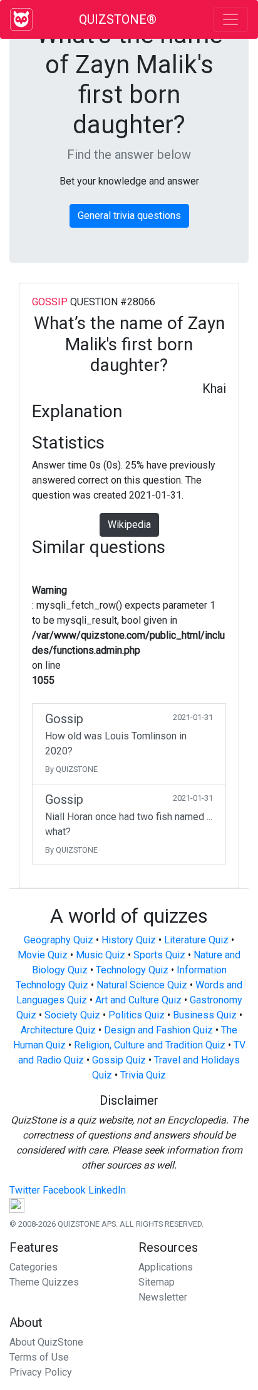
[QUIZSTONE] (21, 19)
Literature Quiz (196, 940)
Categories (33, 1267)
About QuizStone (46, 1342)
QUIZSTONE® (118, 19)
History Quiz (128, 940)
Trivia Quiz (143, 1075)
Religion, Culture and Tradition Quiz (149, 1045)
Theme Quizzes (44, 1282)
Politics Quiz (136, 1015)
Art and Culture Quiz (138, 1000)
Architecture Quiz (58, 1030)
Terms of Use (39, 1357)
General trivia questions (129, 215)
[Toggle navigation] (230, 19)
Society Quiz (72, 1015)
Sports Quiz (159, 955)
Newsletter (162, 1297)
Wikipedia (129, 524)
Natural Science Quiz (141, 985)
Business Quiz (205, 1015)
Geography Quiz (58, 940)
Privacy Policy (40, 1372)
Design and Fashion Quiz (158, 1030)
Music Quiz (100, 955)
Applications (165, 1267)
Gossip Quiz (119, 1060)
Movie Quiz (43, 955)
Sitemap (156, 1282)
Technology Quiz (132, 970)
